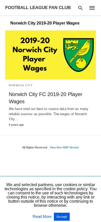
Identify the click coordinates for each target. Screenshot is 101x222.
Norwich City (21, 85)
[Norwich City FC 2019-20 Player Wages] (50, 55)
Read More (43, 216)
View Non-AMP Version (64, 147)
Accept (61, 217)
